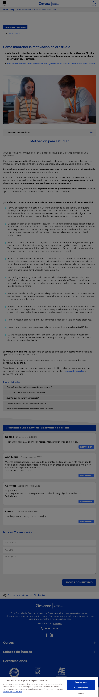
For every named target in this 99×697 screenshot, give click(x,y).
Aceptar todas (81, 682)
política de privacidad (12, 692)
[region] (49, 687)
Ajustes (81, 693)
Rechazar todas (81, 688)
